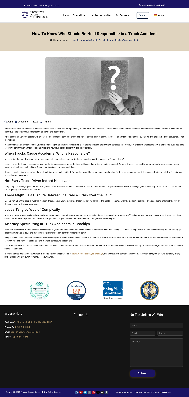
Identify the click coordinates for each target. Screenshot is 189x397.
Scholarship (166, 392)
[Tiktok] (89, 392)
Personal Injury (80, 15)
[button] (80, 15)
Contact (143, 15)
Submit (143, 373)
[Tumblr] (106, 392)
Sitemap (156, 392)
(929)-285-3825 (22, 327)
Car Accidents (122, 15)
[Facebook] (77, 392)
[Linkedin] (85, 392)
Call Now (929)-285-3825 (153, 5)
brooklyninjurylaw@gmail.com (25, 332)
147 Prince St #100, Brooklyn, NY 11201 (42, 5)
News (118, 392)
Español (161, 15)
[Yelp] (81, 392)
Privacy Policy (127, 392)
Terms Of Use (140, 392)
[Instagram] (102, 392)
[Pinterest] (94, 392)
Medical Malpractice (101, 15)
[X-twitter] (98, 392)
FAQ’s (149, 392)
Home (66, 15)
